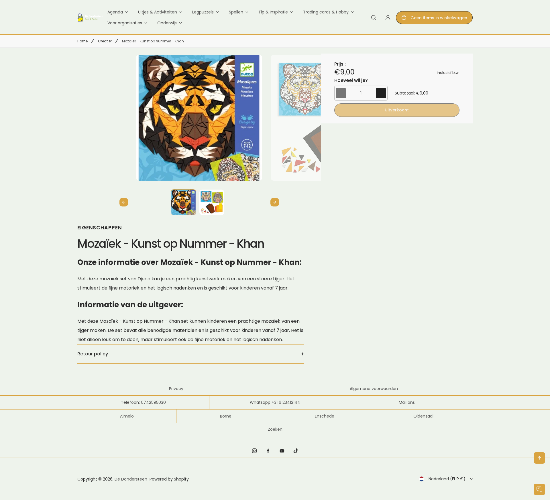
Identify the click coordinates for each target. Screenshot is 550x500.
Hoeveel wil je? (351, 80)
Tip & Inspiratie (273, 12)
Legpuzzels (203, 12)
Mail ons (407, 402)
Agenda (115, 12)
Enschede (324, 416)
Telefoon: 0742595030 (143, 402)
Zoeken (275, 429)
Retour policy (92, 354)
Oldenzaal (423, 416)
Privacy (176, 388)
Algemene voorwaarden (374, 388)
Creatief (105, 41)
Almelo (127, 416)
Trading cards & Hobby (326, 12)
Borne (225, 416)
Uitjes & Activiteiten (157, 12)
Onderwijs (167, 23)
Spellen (236, 12)
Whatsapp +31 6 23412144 (275, 402)
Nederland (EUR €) (447, 479)
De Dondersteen (131, 479)
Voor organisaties (124, 23)
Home (82, 41)
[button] (183, 202)
